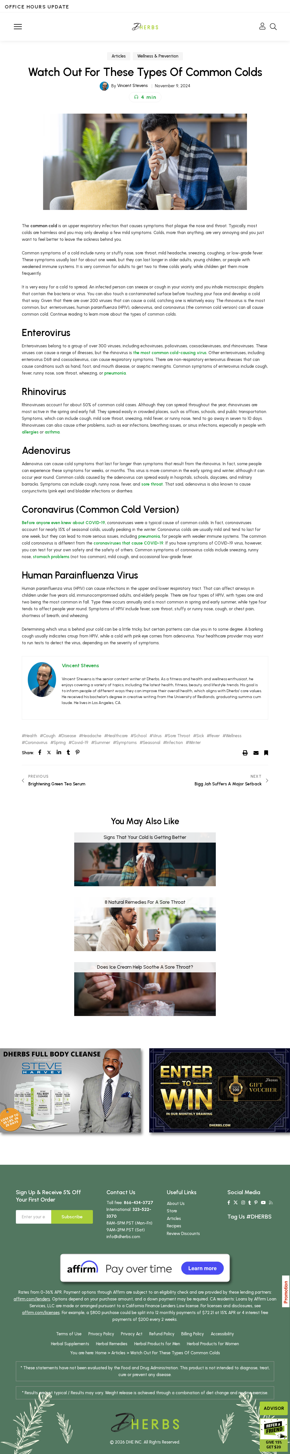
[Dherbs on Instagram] (243, 1202)
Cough (49, 736)
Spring (60, 742)
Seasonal (151, 742)
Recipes (174, 1225)
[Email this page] (256, 752)
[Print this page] (245, 752)
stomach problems (51, 556)
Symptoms (126, 742)
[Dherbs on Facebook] (228, 1202)
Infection (174, 742)
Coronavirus (36, 742)
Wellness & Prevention (157, 56)
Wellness (234, 736)
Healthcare (117, 736)
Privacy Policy (101, 1333)
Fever (215, 736)
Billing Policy (192, 1333)
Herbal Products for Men (157, 1343)
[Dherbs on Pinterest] (255, 1202)
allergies (30, 432)
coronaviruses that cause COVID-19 (128, 543)
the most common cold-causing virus (169, 352)
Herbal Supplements (70, 1343)
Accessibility (222, 1333)
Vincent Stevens (132, 85)
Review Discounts (183, 1233)
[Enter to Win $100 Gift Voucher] (219, 1089)
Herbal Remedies (111, 1343)
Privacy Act (131, 1333)
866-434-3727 (138, 1202)
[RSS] (271, 1202)
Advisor (274, 1408)
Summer (102, 742)
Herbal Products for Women (213, 1343)
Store (172, 1210)
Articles (119, 56)
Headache (91, 736)
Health (31, 736)
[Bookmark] (266, 752)
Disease (68, 736)
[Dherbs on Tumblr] (249, 1202)
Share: (28, 752)
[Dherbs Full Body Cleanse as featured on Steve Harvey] (70, 1089)
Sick (200, 736)
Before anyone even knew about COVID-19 (63, 522)
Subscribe (72, 1216)
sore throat (152, 484)
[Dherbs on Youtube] (263, 1202)
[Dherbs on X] (235, 1202)
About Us (176, 1203)
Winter (195, 742)
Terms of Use (69, 1333)
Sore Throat (179, 736)
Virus (157, 736)
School (140, 736)
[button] (145, 97)
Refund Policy (161, 1333)
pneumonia (115, 373)
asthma (52, 432)
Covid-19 (80, 742)
